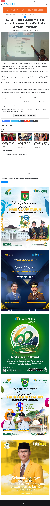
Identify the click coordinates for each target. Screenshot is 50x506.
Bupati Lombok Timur (20, 115)
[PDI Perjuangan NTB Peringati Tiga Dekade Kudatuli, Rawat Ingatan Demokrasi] (8, 137)
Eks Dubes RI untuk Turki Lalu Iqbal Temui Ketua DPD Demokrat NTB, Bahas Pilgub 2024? (24, 144)
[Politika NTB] (9, 4)
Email (2, 173)
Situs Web (28, 173)
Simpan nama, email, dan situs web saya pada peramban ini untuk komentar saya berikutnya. (20, 178)
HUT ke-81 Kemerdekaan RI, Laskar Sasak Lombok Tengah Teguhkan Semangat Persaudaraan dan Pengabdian (26, 1)
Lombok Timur (31, 115)
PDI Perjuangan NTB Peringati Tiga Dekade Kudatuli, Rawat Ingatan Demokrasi (7, 143)
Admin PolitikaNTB (16, 30)
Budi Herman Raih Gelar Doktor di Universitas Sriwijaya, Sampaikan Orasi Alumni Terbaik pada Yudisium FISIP (41, 144)
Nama (2, 169)
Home (8, 14)
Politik (11, 14)
